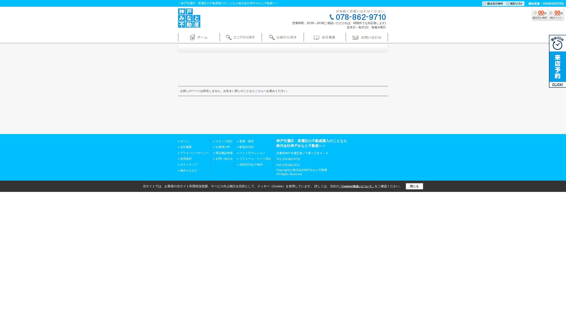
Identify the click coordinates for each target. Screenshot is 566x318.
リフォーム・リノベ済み (255, 158)
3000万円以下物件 (251, 164)
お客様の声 (223, 147)
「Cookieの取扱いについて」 (357, 186)
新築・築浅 (246, 141)
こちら (259, 91)
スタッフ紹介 (224, 141)
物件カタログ (188, 170)
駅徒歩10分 (246, 147)
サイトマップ (188, 164)
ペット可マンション (252, 153)
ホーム (184, 141)
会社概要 (186, 147)
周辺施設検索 (224, 153)
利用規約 (186, 158)
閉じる (414, 186)
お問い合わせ (224, 158)
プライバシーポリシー (194, 153)
